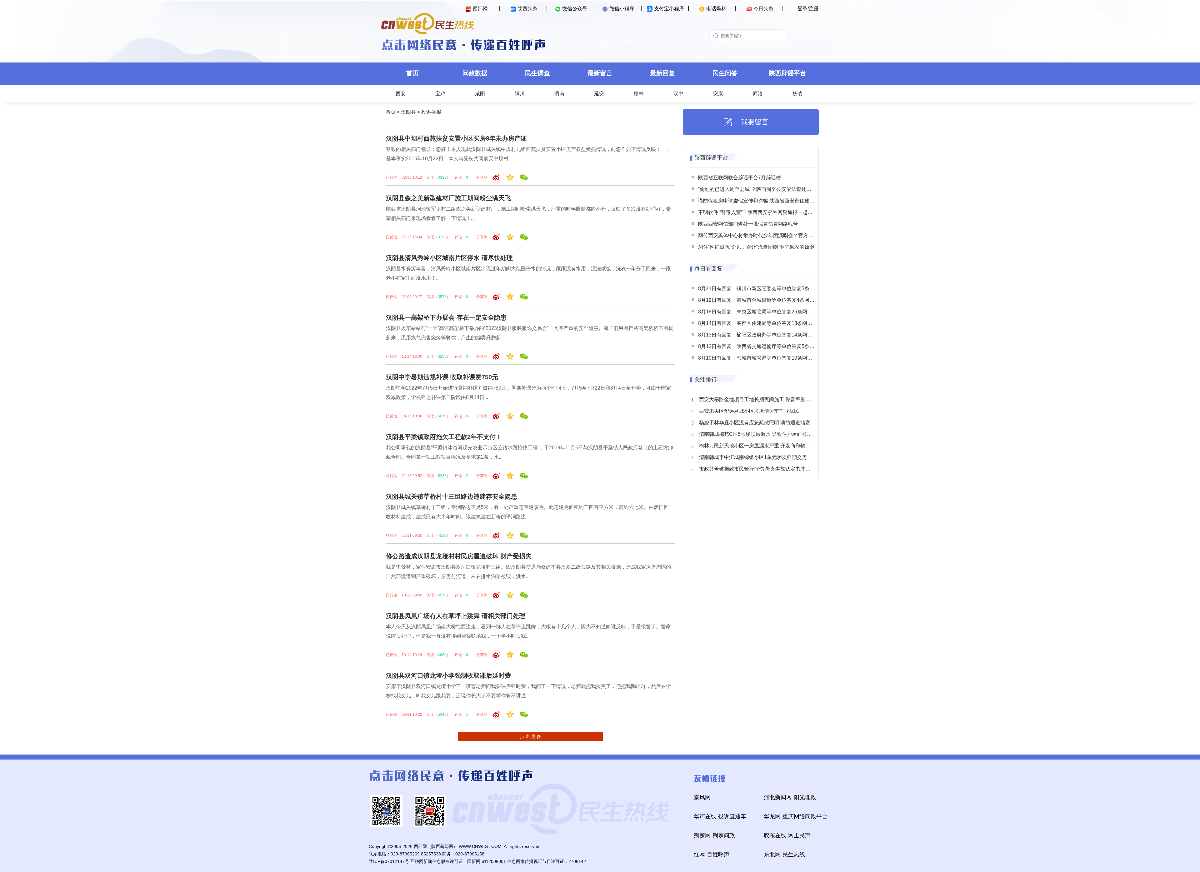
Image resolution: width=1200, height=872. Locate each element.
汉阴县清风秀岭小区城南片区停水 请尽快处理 (449, 257)
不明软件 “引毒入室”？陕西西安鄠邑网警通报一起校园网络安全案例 (773, 212)
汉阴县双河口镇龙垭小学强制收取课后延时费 (448, 675)
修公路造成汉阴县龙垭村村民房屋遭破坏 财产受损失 (459, 556)
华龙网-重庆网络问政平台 (796, 816)
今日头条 (763, 8)
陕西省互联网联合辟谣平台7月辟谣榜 (739, 177)
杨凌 (797, 93)
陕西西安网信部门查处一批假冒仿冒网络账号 (748, 224)
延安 (599, 93)
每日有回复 (708, 269)
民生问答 (725, 73)
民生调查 (537, 73)
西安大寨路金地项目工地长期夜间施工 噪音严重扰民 (757, 399)
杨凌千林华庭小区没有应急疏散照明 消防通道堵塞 (754, 422)
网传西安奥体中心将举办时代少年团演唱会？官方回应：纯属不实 (770, 235)
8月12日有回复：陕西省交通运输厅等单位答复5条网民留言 (763, 346)
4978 (442, 595)
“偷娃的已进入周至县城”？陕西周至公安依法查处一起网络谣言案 (769, 189)
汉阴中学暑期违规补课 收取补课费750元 (442, 377)
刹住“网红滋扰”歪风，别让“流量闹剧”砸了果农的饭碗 (756, 247)
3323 (442, 177)
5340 (442, 714)
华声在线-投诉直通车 (720, 816)
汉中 (678, 93)
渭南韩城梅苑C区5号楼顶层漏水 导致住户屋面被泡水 (758, 434)
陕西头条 (528, 8)
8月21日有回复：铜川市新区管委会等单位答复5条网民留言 (763, 288)
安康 (718, 93)
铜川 (520, 93)
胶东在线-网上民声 (787, 835)
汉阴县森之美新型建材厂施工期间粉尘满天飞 (448, 198)
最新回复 (662, 73)
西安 (401, 93)
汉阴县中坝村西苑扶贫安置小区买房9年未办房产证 (456, 138)
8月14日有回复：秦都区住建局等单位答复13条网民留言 (760, 323)
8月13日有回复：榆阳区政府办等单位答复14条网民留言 (760, 334)
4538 (442, 535)
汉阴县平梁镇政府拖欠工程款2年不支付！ (444, 436)
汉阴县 (408, 112)
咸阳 (480, 93)
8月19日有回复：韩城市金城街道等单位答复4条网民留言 (761, 300)
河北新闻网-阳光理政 (790, 797)
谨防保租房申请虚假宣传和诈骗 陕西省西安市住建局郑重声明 (766, 200)
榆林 (639, 93)
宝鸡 (440, 93)
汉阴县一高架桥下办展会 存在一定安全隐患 (446, 317)
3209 (442, 356)
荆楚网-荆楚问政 (714, 835)
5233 (442, 476)
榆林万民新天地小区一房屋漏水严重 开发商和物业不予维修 (764, 445)
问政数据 (475, 73)
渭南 (559, 93)
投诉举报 (431, 112)
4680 (442, 655)
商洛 (758, 93)
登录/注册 (808, 8)
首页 (412, 73)
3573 (442, 297)
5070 (442, 416)
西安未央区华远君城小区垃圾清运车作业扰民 (749, 411)
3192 (442, 237)
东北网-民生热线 (784, 854)
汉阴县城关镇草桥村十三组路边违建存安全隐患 (451, 496)
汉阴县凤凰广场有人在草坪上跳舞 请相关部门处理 (455, 615)
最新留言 (600, 73)
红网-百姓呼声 (711, 854)
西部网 (480, 8)
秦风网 (702, 797)
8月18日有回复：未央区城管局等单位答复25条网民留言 (760, 311)
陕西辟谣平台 (787, 73)
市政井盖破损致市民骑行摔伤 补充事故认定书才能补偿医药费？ (769, 468)
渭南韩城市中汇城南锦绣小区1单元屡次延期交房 (753, 457)
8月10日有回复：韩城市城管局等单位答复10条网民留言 (760, 358)
